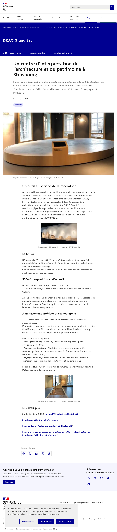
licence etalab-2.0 (49, 529)
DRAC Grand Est (8, 27)
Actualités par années (34, 27)
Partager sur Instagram (43, 453)
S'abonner (9, 482)
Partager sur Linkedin (36, 453)
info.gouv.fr (96, 502)
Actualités (7, 18)
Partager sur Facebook (23, 453)
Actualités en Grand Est (63, 53)
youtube (88, 484)
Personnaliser (28, 521)
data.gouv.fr (63, 502)
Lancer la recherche (112, 7)
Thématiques (106, 18)
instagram (108, 478)
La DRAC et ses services (12, 53)
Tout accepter (65, 521)
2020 (46, 27)
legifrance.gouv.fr (80, 502)
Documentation (58, 18)
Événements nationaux (75, 17)
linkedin (95, 478)
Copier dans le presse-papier (49, 453)
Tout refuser (46, 521)
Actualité (18, 104)
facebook (101, 478)
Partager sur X (30, 453)
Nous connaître (21, 17)
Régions (90, 18)
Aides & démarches (38, 17)
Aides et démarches (37, 53)
